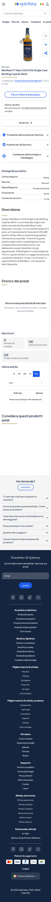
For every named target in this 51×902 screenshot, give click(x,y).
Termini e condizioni (25, 767)
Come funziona (25, 738)
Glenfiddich (25, 714)
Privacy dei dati (25, 775)
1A (30, 374)
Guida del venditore (25, 651)
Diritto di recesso (25, 780)
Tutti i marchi (25, 631)
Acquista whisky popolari (25, 627)
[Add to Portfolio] (45, 44)
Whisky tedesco (25, 822)
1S (14, 374)
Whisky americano (25, 813)
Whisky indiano (25, 817)
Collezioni (36, 21)
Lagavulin (25, 718)
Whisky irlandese (26, 804)
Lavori (25, 788)
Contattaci (25, 487)
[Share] (45, 53)
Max (36, 374)
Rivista (25, 755)
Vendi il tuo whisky (26, 647)
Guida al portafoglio (25, 743)
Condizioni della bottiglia (25, 660)
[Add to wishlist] (45, 36)
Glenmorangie (26, 727)
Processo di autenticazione (25, 623)
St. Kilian (25, 833)
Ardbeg (25, 676)
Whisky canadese (25, 809)
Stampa (25, 751)
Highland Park (25, 705)
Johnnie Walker (25, 693)
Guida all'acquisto (25, 614)
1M (19, 374)
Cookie (25, 784)
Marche (15, 21)
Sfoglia (5, 21)
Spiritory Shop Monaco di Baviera (25, 838)
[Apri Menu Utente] (47, 4)
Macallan (25, 672)
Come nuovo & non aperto (28, 80)
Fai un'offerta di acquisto (25, 94)
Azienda (25, 747)
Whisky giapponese (25, 800)
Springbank (25, 680)
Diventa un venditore (25, 643)
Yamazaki (25, 689)
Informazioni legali (25, 771)
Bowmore (25, 685)
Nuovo (25, 21)
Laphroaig (25, 709)
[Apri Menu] (3, 4)
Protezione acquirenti (25, 618)
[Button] (13, 597)
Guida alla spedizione (25, 655)
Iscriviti (25, 585)
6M (25, 374)
